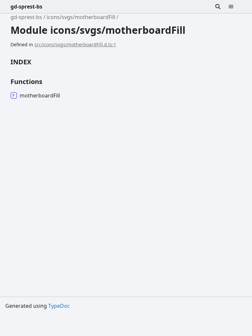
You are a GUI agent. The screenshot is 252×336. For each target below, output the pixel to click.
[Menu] (235, 6)
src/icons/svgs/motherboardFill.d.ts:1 (75, 44)
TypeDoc (59, 305)
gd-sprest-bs (26, 6)
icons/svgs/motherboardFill (81, 17)
